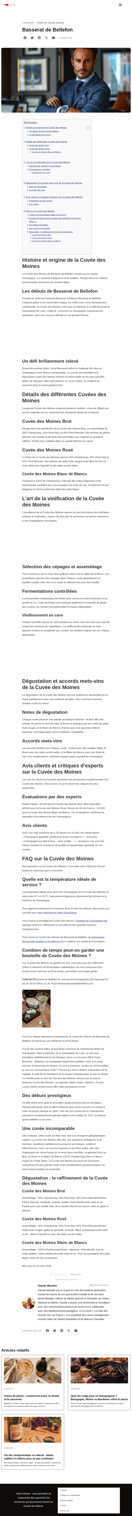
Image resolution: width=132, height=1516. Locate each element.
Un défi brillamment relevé (40, 135)
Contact (63, 1506)
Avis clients (34, 204)
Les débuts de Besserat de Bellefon (44, 131)
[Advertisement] (66, 339)
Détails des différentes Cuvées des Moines (46, 141)
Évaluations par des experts (40, 201)
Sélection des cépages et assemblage (45, 166)
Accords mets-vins (37, 190)
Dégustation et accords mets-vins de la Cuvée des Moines (54, 183)
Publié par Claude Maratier (50, 22)
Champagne (28, 23)
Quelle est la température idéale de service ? (47, 215)
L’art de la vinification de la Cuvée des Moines (48, 162)
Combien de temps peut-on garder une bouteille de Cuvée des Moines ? (55, 220)
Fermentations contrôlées (39, 169)
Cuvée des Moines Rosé (39, 149)
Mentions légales (66, 1500)
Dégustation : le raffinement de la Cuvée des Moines (51, 232)
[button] (120, 5)
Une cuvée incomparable (39, 228)
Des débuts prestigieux (38, 225)
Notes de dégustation (38, 187)
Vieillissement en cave (41, 172)
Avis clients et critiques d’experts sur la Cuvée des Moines (54, 197)
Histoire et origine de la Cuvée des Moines (46, 127)
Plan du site (64, 1511)
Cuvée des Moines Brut (39, 145)
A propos (63, 1490)
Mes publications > (100, 1285)
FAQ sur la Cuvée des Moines (40, 211)
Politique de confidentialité (70, 1495)
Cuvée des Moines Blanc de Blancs (46, 152)
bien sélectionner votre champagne (57, 912)
